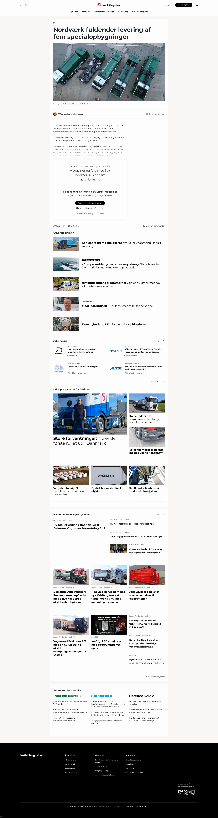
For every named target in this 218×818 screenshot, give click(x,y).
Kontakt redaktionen (133, 760)
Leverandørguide (140, 12)
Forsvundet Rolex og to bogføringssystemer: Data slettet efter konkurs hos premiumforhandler (108, 704)
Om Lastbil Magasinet (134, 773)
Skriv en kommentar (155, 226)
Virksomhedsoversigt (104, 12)
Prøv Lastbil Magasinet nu (90, 203)
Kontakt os (129, 764)
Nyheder (74, 12)
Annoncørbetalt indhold (104, 775)
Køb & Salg (123, 12)
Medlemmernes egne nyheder (71, 514)
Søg (26, 5)
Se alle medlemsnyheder (155, 677)
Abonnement (70, 760)
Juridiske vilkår (101, 766)
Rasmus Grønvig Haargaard (71, 114)
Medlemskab (70, 764)
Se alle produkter (72, 773)
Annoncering (70, 768)
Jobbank (86, 12)
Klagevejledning (101, 771)
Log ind (100, 208)
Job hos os (129, 768)
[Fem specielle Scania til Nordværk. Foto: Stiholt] (109, 72)
